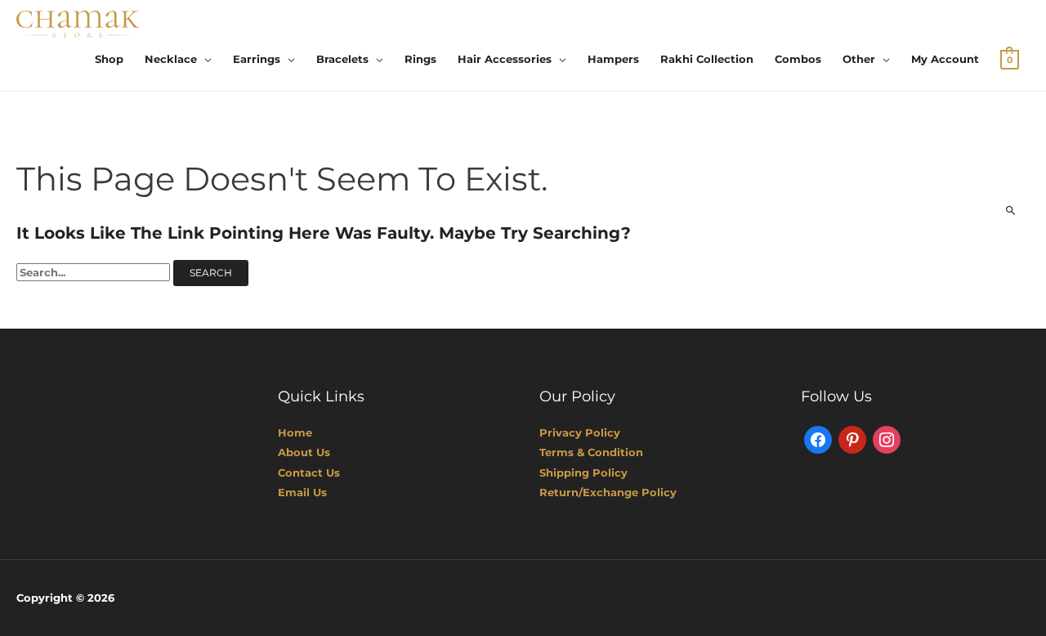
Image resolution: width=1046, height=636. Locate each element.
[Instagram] (887, 439)
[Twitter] (852, 439)
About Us (304, 452)
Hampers (613, 58)
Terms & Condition (591, 452)
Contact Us (309, 472)
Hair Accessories (505, 58)
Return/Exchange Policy (608, 492)
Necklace (171, 58)
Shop (109, 58)
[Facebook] (818, 439)
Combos (798, 58)
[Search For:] (94, 272)
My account (945, 58)
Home (295, 432)
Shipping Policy (583, 472)
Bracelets (342, 58)
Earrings (256, 58)
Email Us (302, 492)
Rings (420, 58)
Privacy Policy (579, 432)
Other (859, 58)
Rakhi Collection (706, 58)
